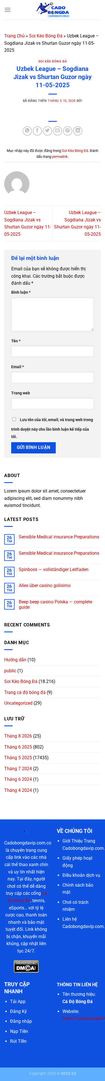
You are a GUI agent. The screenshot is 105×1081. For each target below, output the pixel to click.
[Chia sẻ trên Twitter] (47, 131)
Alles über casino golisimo (45, 585)
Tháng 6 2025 (18, 747)
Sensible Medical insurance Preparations (59, 537)
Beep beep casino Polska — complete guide (55, 604)
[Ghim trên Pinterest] (67, 131)
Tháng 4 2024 (18, 790)
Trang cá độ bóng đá (25, 692)
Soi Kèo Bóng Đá (45, 36)
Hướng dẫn (15, 659)
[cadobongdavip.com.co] (53, 10)
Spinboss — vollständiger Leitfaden (53, 569)
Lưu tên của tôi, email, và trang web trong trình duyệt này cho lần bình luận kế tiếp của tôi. (52, 428)
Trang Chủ (14, 36)
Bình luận (21, 292)
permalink (60, 156)
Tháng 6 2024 (18, 779)
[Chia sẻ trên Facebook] (37, 131)
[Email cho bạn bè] (57, 131)
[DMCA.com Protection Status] (26, 966)
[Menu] (7, 10)
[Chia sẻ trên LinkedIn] (77, 131)
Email (17, 367)
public (10, 670)
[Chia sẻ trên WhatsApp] (27, 131)
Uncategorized (18, 703)
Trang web (20, 393)
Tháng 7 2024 (18, 768)
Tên (15, 341)
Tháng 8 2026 (18, 736)
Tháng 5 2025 (18, 757)
